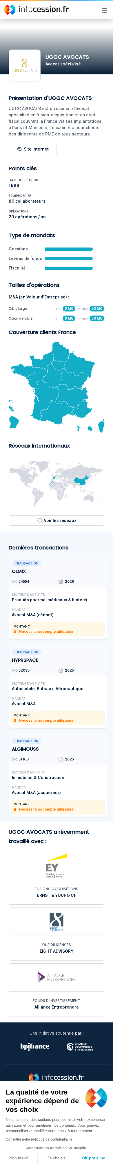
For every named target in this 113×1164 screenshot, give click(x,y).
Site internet (36, 148)
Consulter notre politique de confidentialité (39, 1139)
